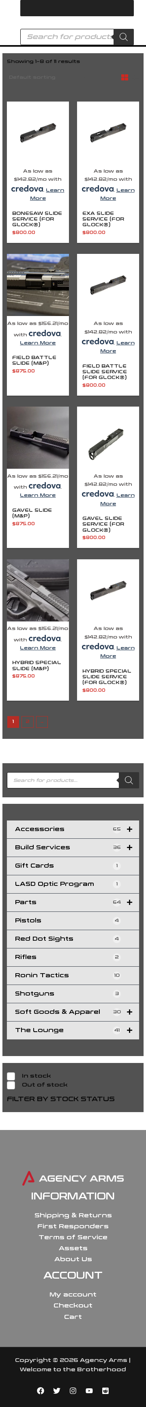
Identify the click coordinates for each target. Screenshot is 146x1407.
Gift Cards (66, 865)
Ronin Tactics (67, 975)
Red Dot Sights (67, 938)
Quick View (37, 158)
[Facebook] (40, 1390)
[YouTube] (89, 1390)
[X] (56, 1390)
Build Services (68, 847)
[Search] (124, 37)
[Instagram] (73, 1390)
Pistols (67, 920)
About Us (73, 1259)
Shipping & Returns (73, 1215)
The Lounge (67, 1030)
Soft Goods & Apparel (68, 1012)
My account (73, 1294)
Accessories (68, 829)
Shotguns (67, 993)
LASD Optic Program (66, 884)
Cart (73, 1316)
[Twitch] (105, 1390)
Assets (73, 1248)
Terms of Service (73, 1237)
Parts (68, 902)
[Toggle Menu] (123, 8)
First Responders (73, 1226)
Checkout (73, 1305)
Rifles (67, 957)
